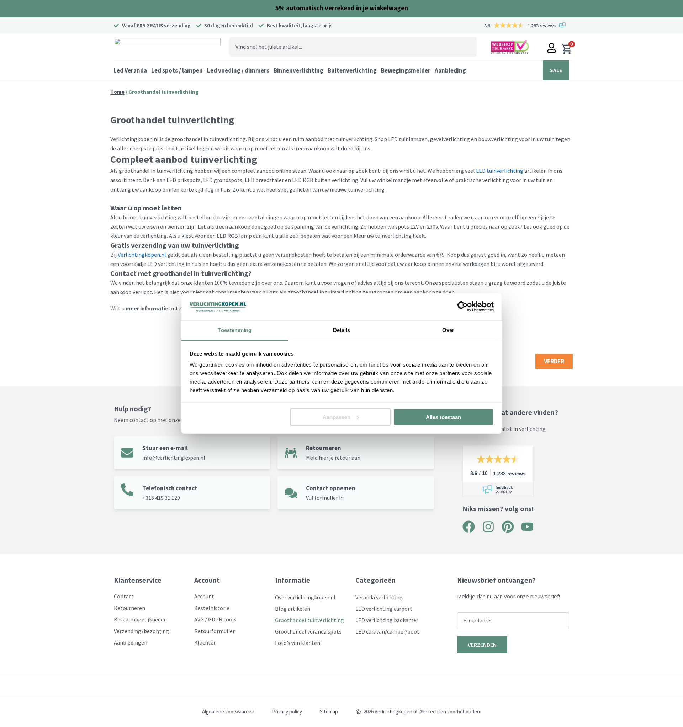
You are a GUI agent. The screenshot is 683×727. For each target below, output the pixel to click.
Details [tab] (341, 330)
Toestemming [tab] (235, 330)
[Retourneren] (291, 453)
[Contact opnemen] (291, 493)
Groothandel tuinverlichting (309, 620)
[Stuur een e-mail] (127, 453)
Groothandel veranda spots (308, 631)
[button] (130, 70)
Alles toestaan (443, 417)
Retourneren (323, 448)
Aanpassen (336, 417)
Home (117, 92)
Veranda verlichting (379, 597)
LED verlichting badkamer (386, 620)
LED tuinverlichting (499, 170)
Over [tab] (448, 330)
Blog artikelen (292, 608)
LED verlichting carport (383, 608)
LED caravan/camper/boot (387, 631)
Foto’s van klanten (297, 642)
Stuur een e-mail (165, 448)
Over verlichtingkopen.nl (305, 597)
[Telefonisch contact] (127, 489)
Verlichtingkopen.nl (142, 254)
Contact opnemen (330, 488)
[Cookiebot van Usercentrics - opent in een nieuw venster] (462, 306)
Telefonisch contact (169, 488)
